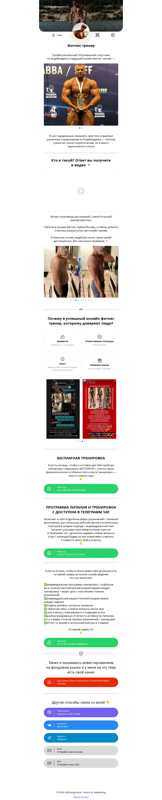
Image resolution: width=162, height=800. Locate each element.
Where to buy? (81, 796)
